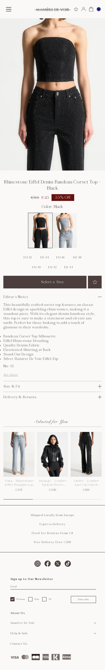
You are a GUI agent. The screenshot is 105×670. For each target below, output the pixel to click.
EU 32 (28, 257)
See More (10, 375)
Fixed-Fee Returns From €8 (52, 533)
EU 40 (36, 267)
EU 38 (77, 257)
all (49, 599)
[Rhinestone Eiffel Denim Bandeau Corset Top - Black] (40, 230)
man (36, 599)
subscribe (83, 599)
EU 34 (44, 257)
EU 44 (68, 267)
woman (20, 599)
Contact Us (18, 644)
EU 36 (60, 257)
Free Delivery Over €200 (52, 542)
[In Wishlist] (95, 282)
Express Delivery (52, 524)
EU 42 (52, 267)
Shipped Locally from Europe (52, 515)
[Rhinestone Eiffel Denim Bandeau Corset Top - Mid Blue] (65, 230)
